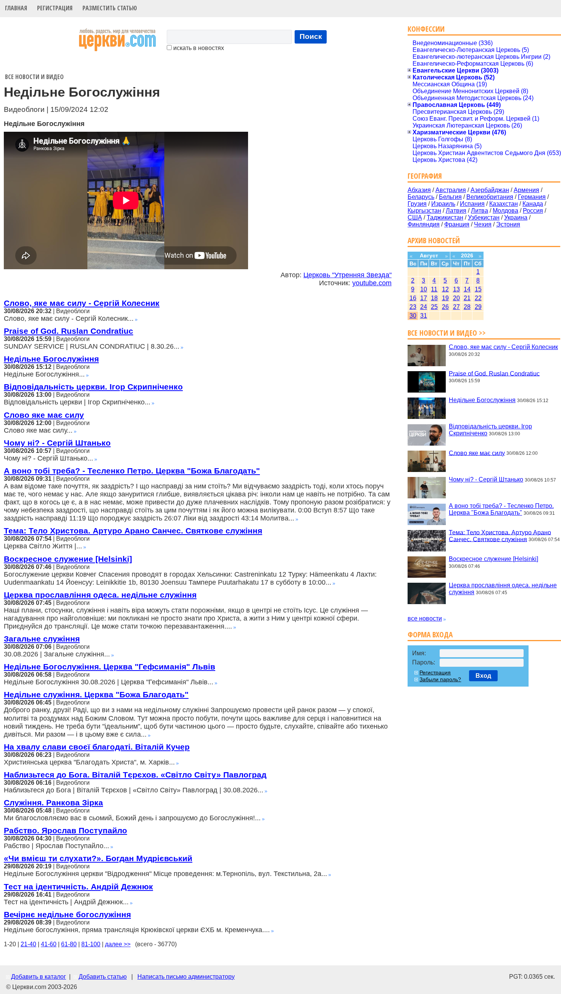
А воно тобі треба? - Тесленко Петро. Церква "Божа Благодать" (132, 470)
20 (456, 298)
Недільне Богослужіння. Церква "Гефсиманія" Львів (109, 666)
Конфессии (426, 29)
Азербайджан (490, 190)
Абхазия (419, 190)
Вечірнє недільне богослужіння (67, 914)
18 (434, 298)
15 (478, 289)
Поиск (311, 36)
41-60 (48, 944)
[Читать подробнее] (136, 318)
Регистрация (55, 8)
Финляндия (424, 224)
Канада (532, 203)
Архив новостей (434, 240)
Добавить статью (103, 976)
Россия (533, 210)
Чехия (483, 224)
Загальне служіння (42, 638)
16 (412, 298)
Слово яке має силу (44, 415)
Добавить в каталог (38, 976)
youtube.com (372, 283)
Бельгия (450, 197)
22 (478, 298)
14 (467, 289)
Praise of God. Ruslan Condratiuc (68, 330)
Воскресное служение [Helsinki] (68, 558)
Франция (456, 224)
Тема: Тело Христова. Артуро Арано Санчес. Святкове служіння (133, 530)
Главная (16, 8)
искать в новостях (198, 48)
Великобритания (489, 197)
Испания (472, 203)
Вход (483, 675)
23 (412, 307)
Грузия (417, 203)
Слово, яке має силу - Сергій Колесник (82, 303)
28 (467, 307)
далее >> (118, 944)
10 (423, 289)
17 (423, 298)
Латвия (456, 210)
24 (423, 307)
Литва (479, 210)
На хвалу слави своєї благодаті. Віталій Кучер (97, 746)
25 (434, 307)
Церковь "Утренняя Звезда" (347, 275)
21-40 (28, 944)
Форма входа (430, 634)
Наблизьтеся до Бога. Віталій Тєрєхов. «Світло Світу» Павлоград (135, 774)
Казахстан (503, 203)
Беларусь (421, 197)
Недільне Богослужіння (51, 358)
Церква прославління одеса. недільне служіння (100, 594)
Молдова (505, 210)
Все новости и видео (34, 77)
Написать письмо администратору (186, 976)
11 (434, 289)
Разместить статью (109, 8)
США (415, 217)
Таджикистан (445, 217)
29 (478, 307)
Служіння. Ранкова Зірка (53, 802)
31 (423, 315)
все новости (425, 618)
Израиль (443, 203)
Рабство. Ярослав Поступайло (65, 830)
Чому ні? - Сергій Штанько (57, 442)
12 (445, 289)
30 (412, 315)
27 (456, 307)
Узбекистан (484, 217)
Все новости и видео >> (447, 333)
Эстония (508, 224)
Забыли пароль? (440, 679)
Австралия (450, 190)
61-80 (69, 944)
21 (467, 298)
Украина (515, 217)
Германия (532, 197)
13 (456, 289)
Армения (526, 190)
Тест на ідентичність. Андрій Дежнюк (78, 886)
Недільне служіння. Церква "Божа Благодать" (96, 694)
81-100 (90, 944)
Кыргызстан (424, 210)
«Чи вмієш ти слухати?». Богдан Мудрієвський (98, 858)
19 (445, 298)
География (425, 176)
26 (445, 307)
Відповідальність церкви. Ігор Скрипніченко (93, 386)
